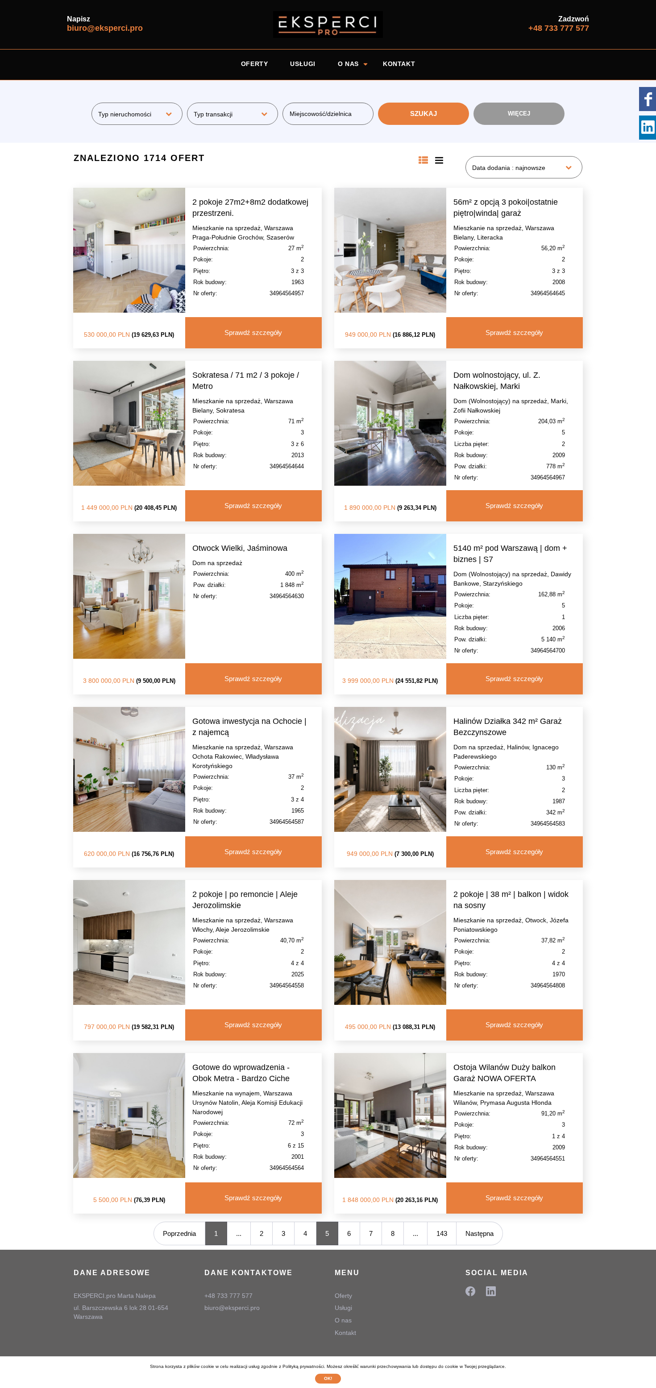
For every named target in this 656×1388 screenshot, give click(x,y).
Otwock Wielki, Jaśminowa (239, 548)
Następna (479, 1233)
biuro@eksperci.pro (105, 28)
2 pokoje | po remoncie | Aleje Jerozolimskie (245, 900)
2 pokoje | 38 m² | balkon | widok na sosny (511, 900)
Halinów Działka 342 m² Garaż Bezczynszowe (507, 727)
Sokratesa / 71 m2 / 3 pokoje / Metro (245, 381)
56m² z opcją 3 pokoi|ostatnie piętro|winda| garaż (505, 208)
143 (441, 1233)
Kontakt (399, 63)
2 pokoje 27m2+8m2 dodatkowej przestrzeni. (250, 208)
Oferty (254, 63)
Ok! (328, 1378)
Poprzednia (179, 1233)
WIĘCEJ (519, 113)
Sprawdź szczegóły (253, 332)
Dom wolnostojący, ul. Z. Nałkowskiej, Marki (496, 381)
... (238, 1233)
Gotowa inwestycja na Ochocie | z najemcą (249, 727)
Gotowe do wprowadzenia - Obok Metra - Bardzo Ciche (241, 1073)
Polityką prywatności (303, 1366)
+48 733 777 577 (558, 28)
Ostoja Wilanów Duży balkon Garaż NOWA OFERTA (504, 1073)
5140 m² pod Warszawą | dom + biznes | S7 (510, 554)
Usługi (303, 63)
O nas (348, 63)
